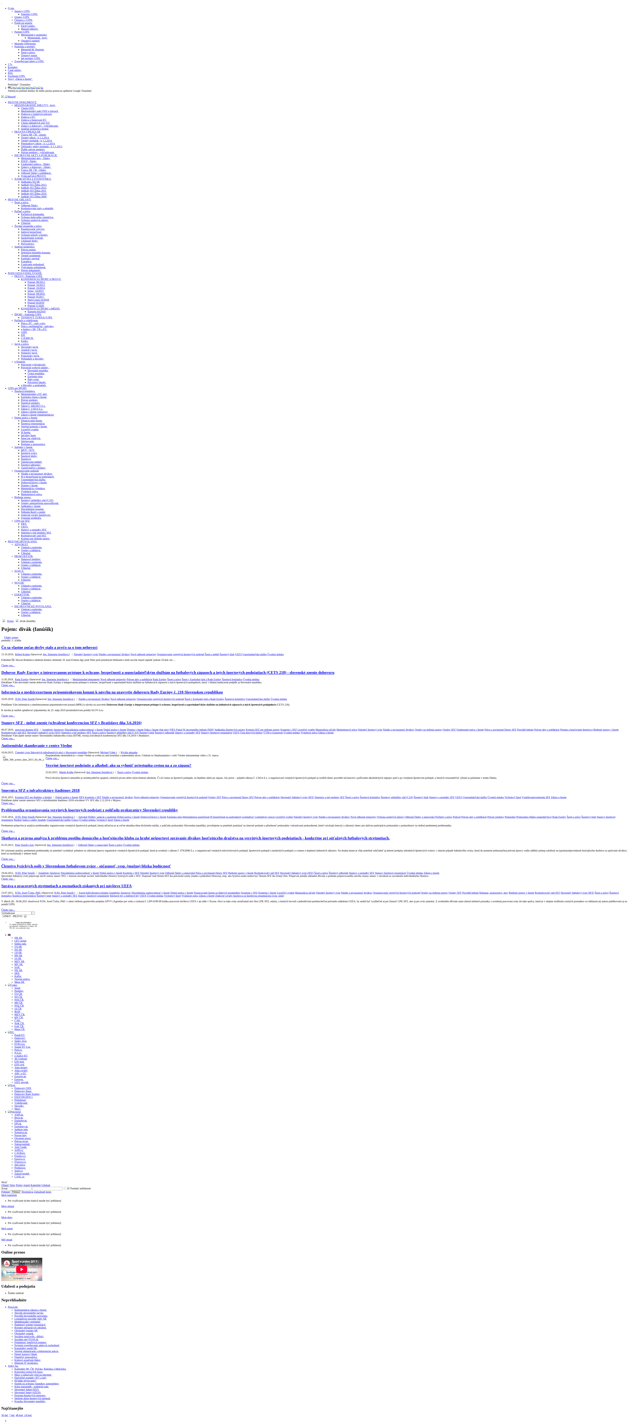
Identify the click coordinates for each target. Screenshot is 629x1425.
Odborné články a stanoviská (420, 817)
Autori (26, 1185)
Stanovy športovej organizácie (216, 732)
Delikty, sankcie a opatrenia (102, 817)
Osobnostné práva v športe (470, 729)
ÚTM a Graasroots (273, 732)
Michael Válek (108, 752)
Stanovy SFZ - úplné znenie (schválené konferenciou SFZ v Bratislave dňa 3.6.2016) (71, 723)
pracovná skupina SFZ (26, 729)
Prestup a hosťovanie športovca (576, 729)
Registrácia (27, 1191)
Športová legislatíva (232, 679)
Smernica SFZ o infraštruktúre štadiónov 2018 (40, 790)
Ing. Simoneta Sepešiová (56, 654)
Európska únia (174, 817)
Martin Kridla (66, 772)
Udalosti (45, 1185)
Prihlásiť (5, 1191)
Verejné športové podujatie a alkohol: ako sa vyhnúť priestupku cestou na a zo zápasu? (118, 765)
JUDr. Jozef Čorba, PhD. (28, 892)
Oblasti (5, 1185)
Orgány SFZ (449, 729)
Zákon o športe (326, 732)
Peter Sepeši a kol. (24, 845)
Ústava (75, 820)
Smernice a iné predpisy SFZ (76, 732)
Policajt (457, 817)
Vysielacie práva (309, 732)
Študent (18, 820)
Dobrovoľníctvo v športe (153, 817)
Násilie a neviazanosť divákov (114, 654)
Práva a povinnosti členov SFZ (500, 729)
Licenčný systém (306, 729)
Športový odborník (164, 732)
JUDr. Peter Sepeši (25, 699)
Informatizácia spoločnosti (196, 817)
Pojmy (10, 621)
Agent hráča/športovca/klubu (93, 892)
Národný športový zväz (86, 654)
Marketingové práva (346, 729)
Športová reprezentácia (24, 895)
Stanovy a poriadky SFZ (187, 732)
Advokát (82, 817)
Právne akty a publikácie (139, 679)
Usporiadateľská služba (254, 654)
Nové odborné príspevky (143, 654)
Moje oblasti (7, 1206)
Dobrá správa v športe (115, 729)
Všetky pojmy (11, 637)
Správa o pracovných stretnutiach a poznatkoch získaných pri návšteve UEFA (66, 886)
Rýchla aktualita (129, 752)
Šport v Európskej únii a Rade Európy (201, 679)
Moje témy (6, 1217)
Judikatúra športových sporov (230, 729)
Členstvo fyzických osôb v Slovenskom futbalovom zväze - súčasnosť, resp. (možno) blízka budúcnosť (86, 866)
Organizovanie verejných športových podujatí (180, 654)
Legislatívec (248, 817)
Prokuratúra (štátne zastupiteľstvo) (534, 817)
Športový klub (227, 654)
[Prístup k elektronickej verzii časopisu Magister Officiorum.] (10, 96)
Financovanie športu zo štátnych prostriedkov (217, 892)
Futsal (179, 729)
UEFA (238, 654)
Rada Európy (22, 679)
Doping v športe (135, 729)
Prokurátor (510, 817)
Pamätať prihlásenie (80, 1188)
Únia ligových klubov (251, 732)
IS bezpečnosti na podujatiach (225, 817)
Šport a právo (174, 679)
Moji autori (7, 1228)
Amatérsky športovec (53, 729)
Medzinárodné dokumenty (86, 679)
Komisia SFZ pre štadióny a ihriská (33, 797)
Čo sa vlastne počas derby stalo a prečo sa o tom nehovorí (49, 647)
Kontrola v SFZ (288, 729)
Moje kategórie (9, 1195)
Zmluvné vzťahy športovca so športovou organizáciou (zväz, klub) (249, 895)
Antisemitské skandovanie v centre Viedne (36, 745)
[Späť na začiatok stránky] (1, 2)
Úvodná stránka (275, 654)
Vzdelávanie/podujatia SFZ (536, 797)
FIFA (172, 729)
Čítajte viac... (8, 665)
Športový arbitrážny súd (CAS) (122, 732)
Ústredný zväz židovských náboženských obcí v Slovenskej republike (51, 752)
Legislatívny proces (265, 817)
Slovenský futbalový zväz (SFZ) (44, 732)
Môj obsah (6, 1239)
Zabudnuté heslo (42, 1191)
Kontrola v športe (267, 892)
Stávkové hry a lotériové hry (124, 895)
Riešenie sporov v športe (606, 729)
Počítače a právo (443, 817)
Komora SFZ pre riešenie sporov (263, 729)
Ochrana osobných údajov (390, 817)
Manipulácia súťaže (325, 729)
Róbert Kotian (22, 654)
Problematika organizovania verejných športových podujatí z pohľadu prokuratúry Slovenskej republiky (89, 810)
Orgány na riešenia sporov (428, 729)
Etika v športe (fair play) (156, 729)
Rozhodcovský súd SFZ (13, 732)
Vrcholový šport (513, 797)
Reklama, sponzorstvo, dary (493, 892)
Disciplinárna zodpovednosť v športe (84, 729)
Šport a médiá (212, 654)
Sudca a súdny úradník (34, 820)
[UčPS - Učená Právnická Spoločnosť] (3, 96)
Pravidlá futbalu (525, 729)
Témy (12, 1185)
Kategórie (36, 1185)
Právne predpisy (495, 817)
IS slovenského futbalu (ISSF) (198, 729)
